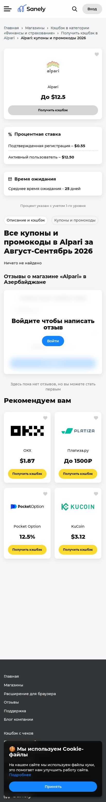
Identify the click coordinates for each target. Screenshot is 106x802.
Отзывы (11, 702)
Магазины (13, 685)
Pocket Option (27, 526)
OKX (27, 450)
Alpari (53, 87)
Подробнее (20, 775)
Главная (11, 676)
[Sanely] (32, 9)
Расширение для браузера (30, 693)
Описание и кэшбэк (26, 220)
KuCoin (78, 526)
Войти (53, 341)
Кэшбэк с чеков (18, 733)
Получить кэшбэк (48, 108)
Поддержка (15, 711)
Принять (53, 786)
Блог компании (18, 719)
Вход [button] (92, 9)
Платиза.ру (78, 450)
